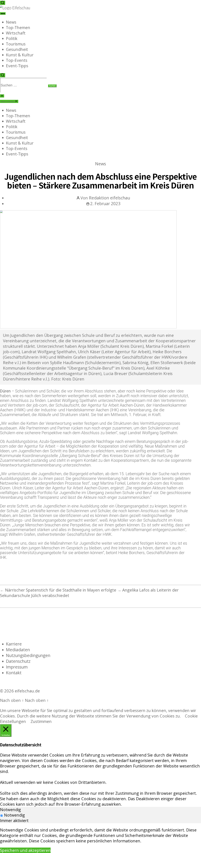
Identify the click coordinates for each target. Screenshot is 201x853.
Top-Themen (18, 27)
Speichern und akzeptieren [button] (25, 850)
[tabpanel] (100, 835)
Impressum (17, 667)
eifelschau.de (27, 691)
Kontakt (13, 672)
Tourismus (16, 44)
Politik (11, 38)
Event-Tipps (17, 65)
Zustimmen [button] (41, 721)
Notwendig (14, 815)
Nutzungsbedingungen (28, 655)
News (11, 22)
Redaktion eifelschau (109, 198)
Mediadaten (18, 649)
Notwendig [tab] (10, 809)
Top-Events (16, 60)
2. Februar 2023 (105, 203)
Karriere (14, 644)
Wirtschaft (15, 33)
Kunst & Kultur (20, 55)
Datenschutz (18, 661)
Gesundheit (17, 49)
